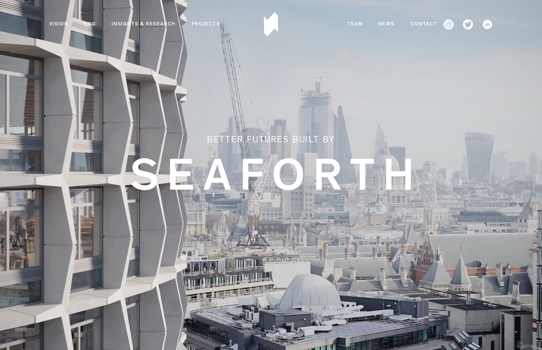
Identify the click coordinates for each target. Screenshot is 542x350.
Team (354, 24)
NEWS (386, 24)
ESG (90, 24)
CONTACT (424, 24)
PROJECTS (206, 24)
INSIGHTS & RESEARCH (143, 24)
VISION (59, 24)
